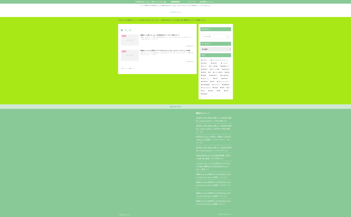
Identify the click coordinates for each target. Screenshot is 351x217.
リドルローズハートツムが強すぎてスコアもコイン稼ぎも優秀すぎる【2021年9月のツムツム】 (213, 166)
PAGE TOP (176, 107)
